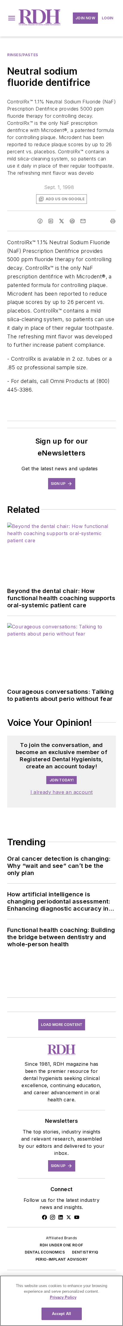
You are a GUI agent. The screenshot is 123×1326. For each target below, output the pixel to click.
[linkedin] (51, 221)
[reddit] (72, 221)
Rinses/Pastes (22, 55)
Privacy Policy (63, 1297)
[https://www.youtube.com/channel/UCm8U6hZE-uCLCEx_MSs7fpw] (77, 1217)
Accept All (61, 1313)
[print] (113, 221)
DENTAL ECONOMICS (45, 1252)
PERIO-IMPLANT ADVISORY (62, 1259)
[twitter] (61, 221)
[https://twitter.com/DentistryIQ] (69, 1217)
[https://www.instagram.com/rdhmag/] (53, 1217)
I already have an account (61, 792)
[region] (61, 1300)
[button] (11, 18)
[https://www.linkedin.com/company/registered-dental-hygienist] (61, 1217)
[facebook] (40, 221)
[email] (83, 221)
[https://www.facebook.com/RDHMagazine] (44, 1217)
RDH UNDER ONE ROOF (61, 1245)
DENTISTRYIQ (85, 1252)
